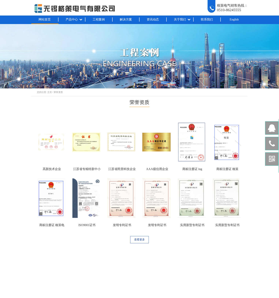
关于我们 (180, 19)
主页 (49, 92)
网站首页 (45, 19)
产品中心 (72, 19)
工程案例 (99, 19)
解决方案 (126, 19)
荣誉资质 (58, 92)
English (234, 19)
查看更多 (139, 239)
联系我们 (207, 19)
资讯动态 (153, 19)
